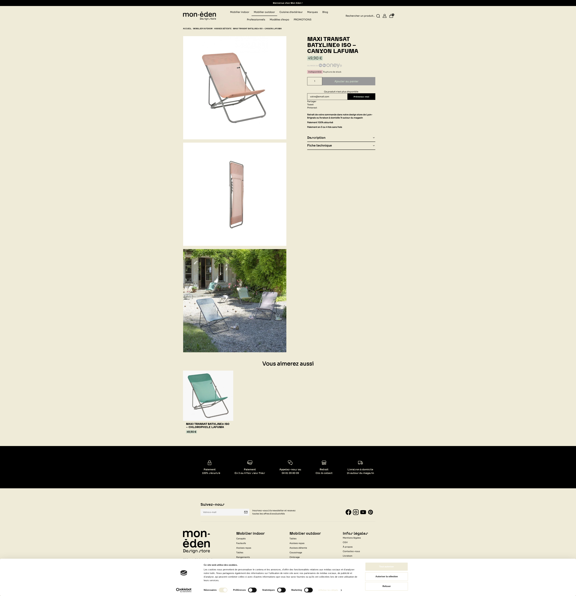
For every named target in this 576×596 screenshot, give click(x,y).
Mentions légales (352, 537)
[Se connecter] (385, 16)
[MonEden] (199, 15)
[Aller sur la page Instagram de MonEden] (355, 512)
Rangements (243, 557)
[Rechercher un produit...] (378, 16)
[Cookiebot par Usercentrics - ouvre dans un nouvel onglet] (184, 590)
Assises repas (243, 548)
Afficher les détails (328, 590)
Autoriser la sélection (386, 576)
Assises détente (298, 548)
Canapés (241, 538)
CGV (345, 542)
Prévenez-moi (361, 96)
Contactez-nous (351, 551)
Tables (239, 552)
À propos (348, 546)
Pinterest (312, 107)
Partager (311, 101)
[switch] (252, 590)
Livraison (347, 555)
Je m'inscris (245, 512)
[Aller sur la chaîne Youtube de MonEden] (363, 512)
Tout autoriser (386, 566)
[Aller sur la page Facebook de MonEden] (348, 512)
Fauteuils (241, 543)
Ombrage (295, 557)
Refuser (386, 586)
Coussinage (296, 552)
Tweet (310, 104)
